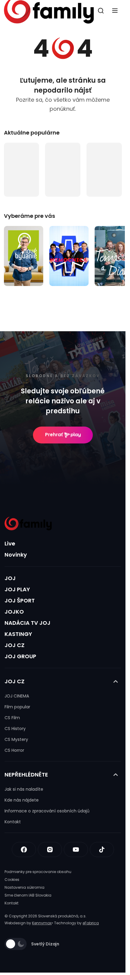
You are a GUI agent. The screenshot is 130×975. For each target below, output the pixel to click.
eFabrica (91, 923)
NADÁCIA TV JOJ (27, 623)
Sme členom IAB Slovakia (28, 895)
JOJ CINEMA (17, 696)
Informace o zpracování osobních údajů (47, 811)
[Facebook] (24, 849)
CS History (15, 729)
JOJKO (14, 611)
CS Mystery (16, 739)
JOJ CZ (14, 645)
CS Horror (14, 750)
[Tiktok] (102, 849)
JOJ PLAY (17, 589)
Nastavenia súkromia (24, 887)
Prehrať (54, 434)
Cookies (12, 879)
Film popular (17, 707)
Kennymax (42, 923)
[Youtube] (76, 849)
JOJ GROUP (20, 656)
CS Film (12, 718)
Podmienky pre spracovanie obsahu (38, 871)
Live (10, 543)
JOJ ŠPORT (20, 600)
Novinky (16, 554)
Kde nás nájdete (22, 800)
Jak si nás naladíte (24, 789)
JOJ (10, 578)
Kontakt (13, 822)
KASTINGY (18, 634)
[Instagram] (50, 849)
